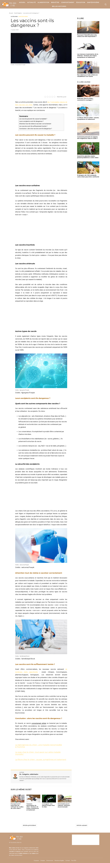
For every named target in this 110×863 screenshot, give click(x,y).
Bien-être (55, 2)
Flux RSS (73, 860)
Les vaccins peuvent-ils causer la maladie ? (33, 119)
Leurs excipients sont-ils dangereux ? (31, 121)
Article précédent (29, 825)
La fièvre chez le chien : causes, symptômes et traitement (40, 759)
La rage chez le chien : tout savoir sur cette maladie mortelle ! (38, 753)
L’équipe (42, 860)
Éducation (80, 2)
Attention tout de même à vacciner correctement (35, 124)
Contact (67, 860)
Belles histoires (59, 6)
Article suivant (82, 825)
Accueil (22, 2)
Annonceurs (49, 860)
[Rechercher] (105, 4)
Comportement (67, 2)
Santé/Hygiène (93, 2)
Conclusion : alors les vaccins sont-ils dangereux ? (35, 128)
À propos (36, 860)
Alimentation (43, 2)
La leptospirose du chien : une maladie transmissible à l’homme (38, 746)
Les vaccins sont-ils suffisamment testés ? (33, 126)
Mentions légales (59, 860)
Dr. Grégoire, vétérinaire (28, 774)
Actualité (31, 2)
